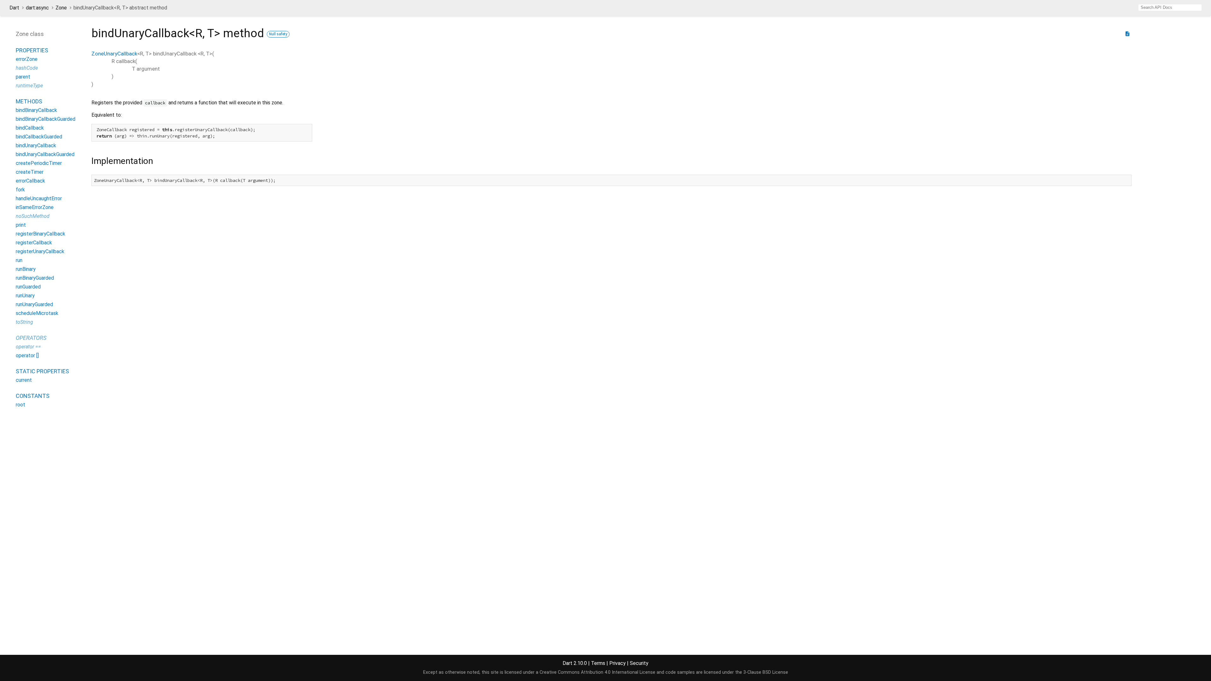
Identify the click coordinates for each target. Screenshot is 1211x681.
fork (20, 190)
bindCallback (30, 128)
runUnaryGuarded (34, 304)
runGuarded (28, 287)
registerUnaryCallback (40, 251)
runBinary (26, 269)
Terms (598, 663)
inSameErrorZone (35, 207)
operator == (28, 347)
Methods (29, 101)
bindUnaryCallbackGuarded (45, 154)
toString (24, 322)
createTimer (30, 172)
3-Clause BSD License (765, 672)
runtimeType (29, 86)
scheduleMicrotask (37, 313)
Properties (32, 50)
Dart (14, 8)
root (20, 405)
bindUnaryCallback (36, 145)
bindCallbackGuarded (39, 137)
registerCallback (34, 243)
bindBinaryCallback (36, 110)
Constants (33, 396)
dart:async (37, 8)
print (21, 225)
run (19, 260)
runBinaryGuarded (35, 278)
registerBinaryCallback (40, 234)
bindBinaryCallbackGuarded (45, 119)
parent (23, 77)
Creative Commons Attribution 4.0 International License (597, 672)
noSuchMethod (33, 216)
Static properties (42, 371)
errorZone (27, 59)
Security (639, 663)
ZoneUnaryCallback (114, 53)
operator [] (27, 355)
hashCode (27, 68)
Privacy (617, 663)
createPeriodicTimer (39, 163)
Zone (61, 8)
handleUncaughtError (39, 198)
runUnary (25, 296)
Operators (31, 338)
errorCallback (30, 181)
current (24, 380)
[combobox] (1170, 7)
